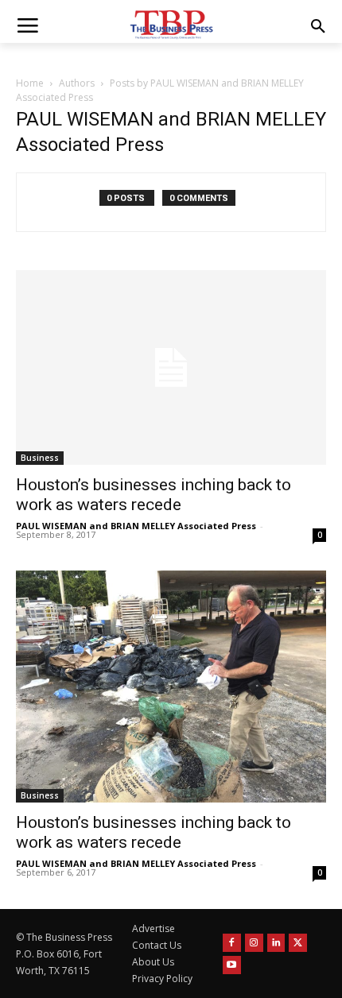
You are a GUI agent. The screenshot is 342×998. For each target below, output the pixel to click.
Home (30, 83)
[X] (298, 943)
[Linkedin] (276, 943)
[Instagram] (254, 943)
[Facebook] (232, 943)
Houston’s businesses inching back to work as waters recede (153, 494)
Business (40, 457)
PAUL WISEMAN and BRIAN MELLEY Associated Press (136, 526)
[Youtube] (232, 965)
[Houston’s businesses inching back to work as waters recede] (171, 367)
